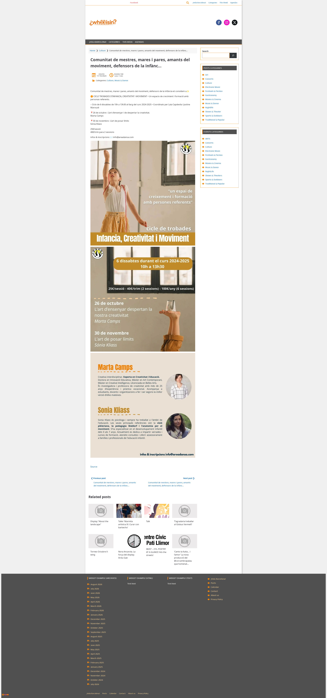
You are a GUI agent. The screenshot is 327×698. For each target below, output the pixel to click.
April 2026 (95, 602)
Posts (213, 583)
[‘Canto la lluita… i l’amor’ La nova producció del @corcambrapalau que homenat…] (184, 541)
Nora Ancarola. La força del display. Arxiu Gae (126, 554)
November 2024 (98, 675)
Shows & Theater (213, 111)
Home (92, 50)
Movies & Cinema (213, 99)
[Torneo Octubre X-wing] (101, 541)
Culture (102, 50)
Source (93, 466)
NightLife (209, 171)
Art (206, 75)
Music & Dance (212, 167)
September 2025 (98, 632)
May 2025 (95, 649)
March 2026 (96, 606)
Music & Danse (121, 80)
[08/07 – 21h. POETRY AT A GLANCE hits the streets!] (156, 540)
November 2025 (98, 623)
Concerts (209, 79)
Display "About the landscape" (99, 523)
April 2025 (95, 654)
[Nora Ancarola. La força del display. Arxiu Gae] (128, 541)
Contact (214, 591)
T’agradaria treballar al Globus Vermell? (184, 523)
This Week (224, 3)
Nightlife (209, 107)
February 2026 (97, 610)
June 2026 (95, 593)
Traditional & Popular (215, 120)
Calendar (215, 587)
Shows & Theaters (213, 175)
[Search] (233, 55)
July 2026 (95, 589)
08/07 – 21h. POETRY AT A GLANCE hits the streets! (156, 552)
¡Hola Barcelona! (199, 3)
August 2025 (96, 636)
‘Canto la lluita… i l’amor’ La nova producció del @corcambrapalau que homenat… (183, 557)
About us (215, 595)
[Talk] (156, 511)
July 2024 (95, 684)
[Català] (3, 694)
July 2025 (95, 641)
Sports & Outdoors (213, 115)
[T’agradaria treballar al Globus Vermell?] (184, 511)
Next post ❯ (189, 478)
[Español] (8, 694)
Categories (212, 3)
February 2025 (97, 662)
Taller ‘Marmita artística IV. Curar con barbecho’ (128, 524)
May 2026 (95, 597)
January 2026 (97, 615)
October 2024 (97, 680)
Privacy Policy (217, 599)
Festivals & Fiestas (214, 91)
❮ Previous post (98, 478)
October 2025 (97, 628)
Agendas (233, 3)
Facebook (105, 3)
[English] (5, 694)
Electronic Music (212, 87)
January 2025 (97, 667)
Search (205, 51)
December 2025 (98, 619)
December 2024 (98, 671)
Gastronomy (211, 95)
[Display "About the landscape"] (101, 511)
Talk (148, 521)
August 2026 (96, 584)
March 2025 (96, 658)
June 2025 (95, 645)
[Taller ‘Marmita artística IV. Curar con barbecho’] (128, 511)
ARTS (207, 138)
